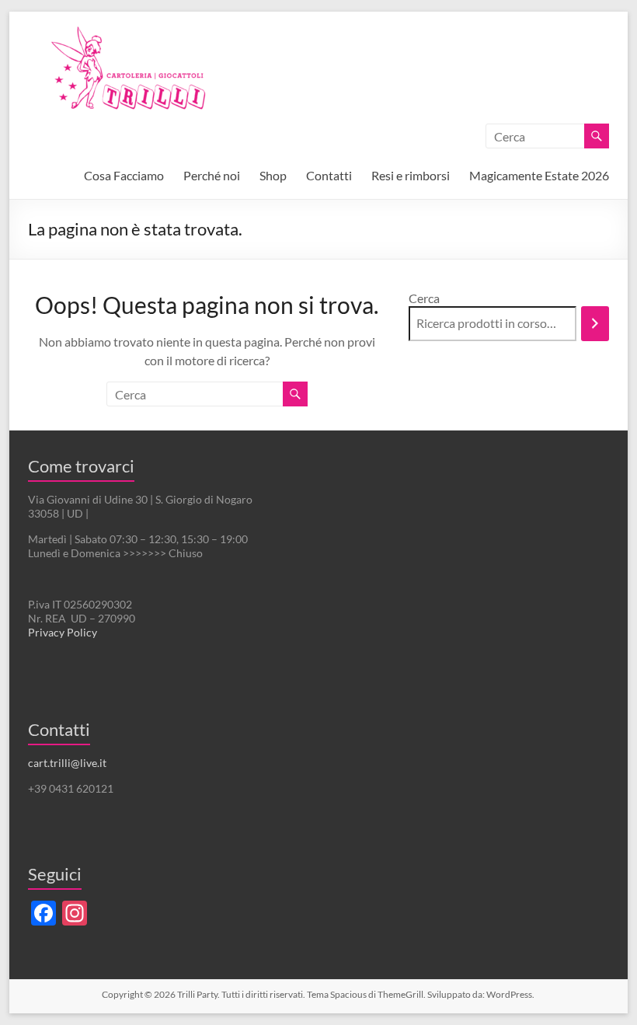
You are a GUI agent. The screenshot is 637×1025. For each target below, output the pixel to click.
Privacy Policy (62, 632)
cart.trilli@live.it (67, 762)
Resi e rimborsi (410, 175)
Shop (273, 175)
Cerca (424, 298)
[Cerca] (595, 323)
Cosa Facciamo (124, 175)
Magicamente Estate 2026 (539, 175)
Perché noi (211, 175)
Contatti (329, 175)
